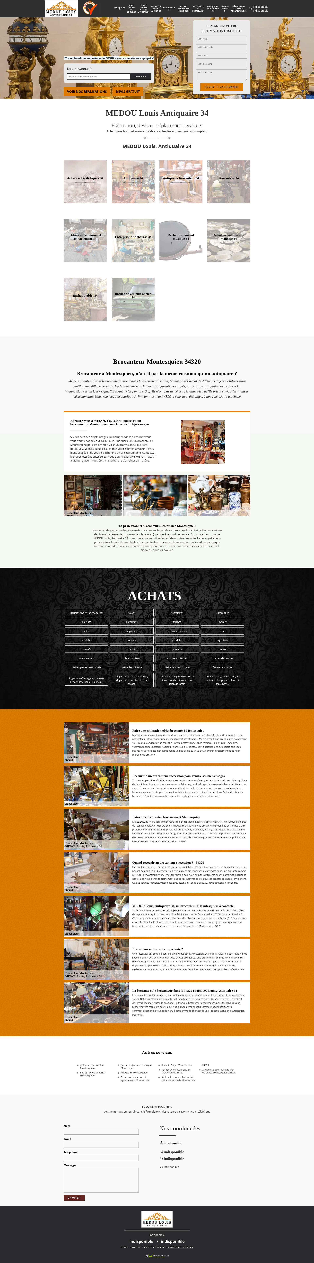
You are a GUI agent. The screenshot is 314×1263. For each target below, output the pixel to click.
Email (67, 1139)
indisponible (260, 7)
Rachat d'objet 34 (225, 8)
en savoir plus (85, 202)
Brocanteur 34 (169, 8)
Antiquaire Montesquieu (134, 1072)
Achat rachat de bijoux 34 (131, 8)
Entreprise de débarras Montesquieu (93, 1074)
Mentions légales (180, 1247)
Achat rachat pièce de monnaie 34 (143, 8)
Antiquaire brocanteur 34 (213, 8)
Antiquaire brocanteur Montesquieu (92, 1067)
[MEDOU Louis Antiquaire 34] (64, 8)
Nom (67, 1126)
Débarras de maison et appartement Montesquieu (135, 1079)
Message (70, 1165)
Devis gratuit (128, 91)
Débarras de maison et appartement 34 (238, 8)
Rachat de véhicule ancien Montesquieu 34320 (176, 1071)
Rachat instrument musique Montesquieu (136, 1067)
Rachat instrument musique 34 (184, 8)
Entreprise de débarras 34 (198, 8)
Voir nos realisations (87, 91)
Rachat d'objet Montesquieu (177, 1065)
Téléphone (71, 1152)
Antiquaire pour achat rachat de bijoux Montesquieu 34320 (218, 1071)
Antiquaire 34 (119, 8)
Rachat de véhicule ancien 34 (156, 8)
